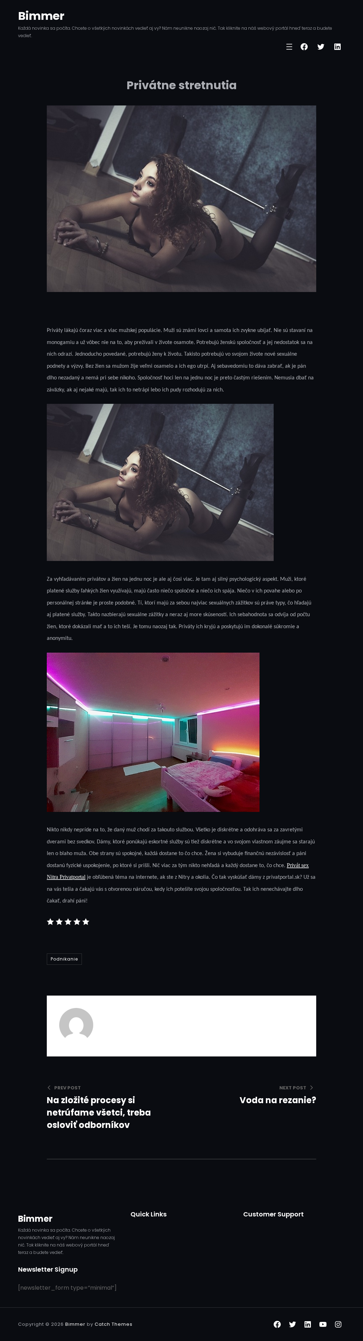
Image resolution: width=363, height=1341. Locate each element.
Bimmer (41, 16)
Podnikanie (64, 959)
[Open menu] (289, 46)
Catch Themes (114, 1324)
